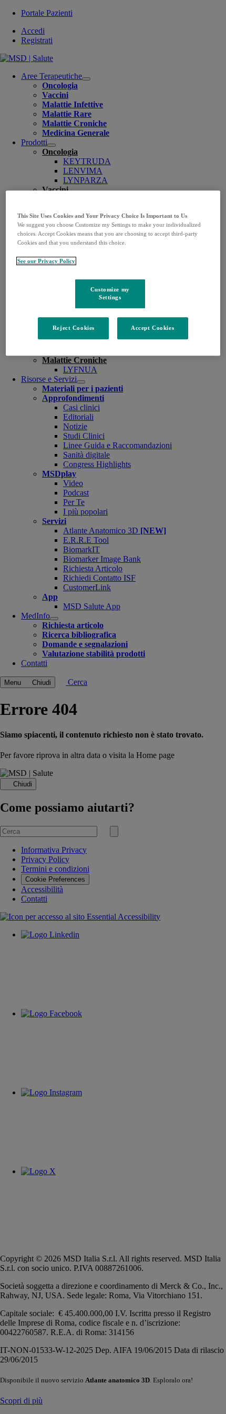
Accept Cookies (152, 328)
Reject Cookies (74, 328)
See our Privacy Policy (46, 261)
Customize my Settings (110, 293)
